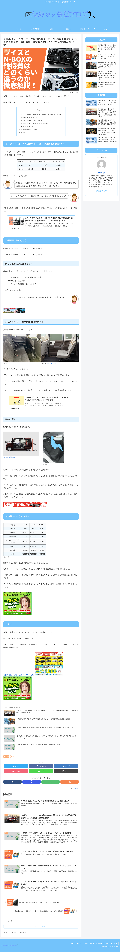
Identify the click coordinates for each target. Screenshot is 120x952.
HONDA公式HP (51, 363)
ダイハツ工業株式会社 (10, 457)
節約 (86, 943)
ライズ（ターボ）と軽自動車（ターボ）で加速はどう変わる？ (42, 114)
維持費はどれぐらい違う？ (30, 129)
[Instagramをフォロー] (31, 782)
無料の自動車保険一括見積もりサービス (18, 675)
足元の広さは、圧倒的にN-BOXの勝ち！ (36, 123)
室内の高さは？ (28, 126)
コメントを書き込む (41, 926)
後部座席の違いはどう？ (29, 117)
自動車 (7, 756)
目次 (38, 110)
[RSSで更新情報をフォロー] (69, 782)
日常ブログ (80, 943)
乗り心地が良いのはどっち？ (32, 120)
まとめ (23, 133)
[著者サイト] (12, 782)
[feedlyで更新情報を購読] (50, 782)
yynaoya (101, 172)
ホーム (73, 943)
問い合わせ (99, 943)
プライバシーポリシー (110, 943)
